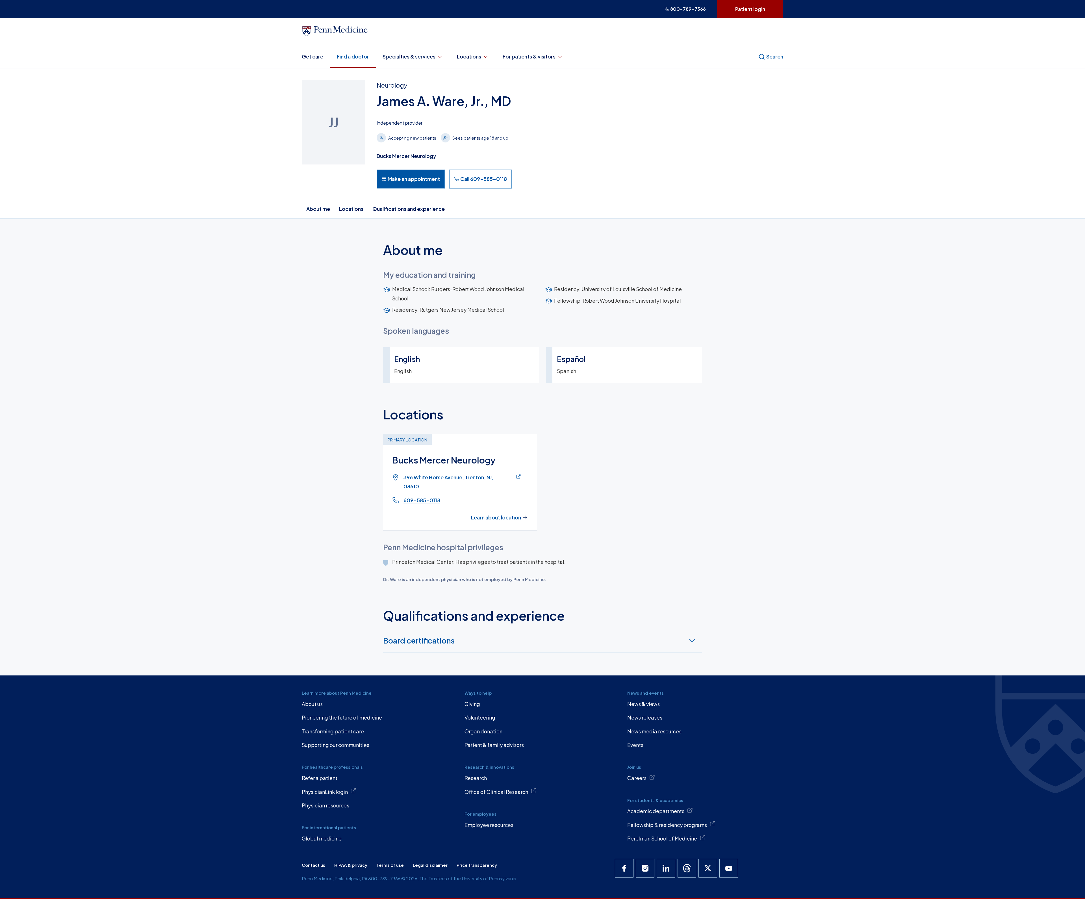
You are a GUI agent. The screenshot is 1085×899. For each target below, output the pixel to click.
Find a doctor (353, 56)
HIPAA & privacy (350, 865)
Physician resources (325, 805)
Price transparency (477, 865)
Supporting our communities (335, 745)
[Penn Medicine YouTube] (729, 868)
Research (476, 778)
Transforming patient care (333, 731)
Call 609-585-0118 (483, 179)
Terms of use (390, 865)
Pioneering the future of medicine (342, 717)
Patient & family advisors (494, 745)
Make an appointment (414, 179)
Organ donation (483, 731)
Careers (636, 778)
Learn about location (496, 517)
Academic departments (655, 811)
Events (635, 745)
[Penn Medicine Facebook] (624, 868)
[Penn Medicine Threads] (687, 868)
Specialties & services (409, 56)
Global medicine (322, 838)
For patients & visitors (529, 56)
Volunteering (480, 717)
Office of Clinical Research (496, 791)
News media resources (654, 731)
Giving (472, 704)
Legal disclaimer (430, 865)
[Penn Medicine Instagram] (645, 868)
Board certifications (419, 640)
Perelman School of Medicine (662, 838)
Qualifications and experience (408, 208)
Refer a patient (319, 778)
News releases (644, 717)
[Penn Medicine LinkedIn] (666, 868)
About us (312, 704)
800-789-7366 (688, 9)
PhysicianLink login (325, 791)
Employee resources (489, 825)
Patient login (750, 9)
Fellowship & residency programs (667, 825)
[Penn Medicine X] (708, 868)
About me (318, 208)
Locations (469, 56)
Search (774, 56)
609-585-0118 (421, 500)
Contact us (313, 865)
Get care (312, 56)
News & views (643, 704)
